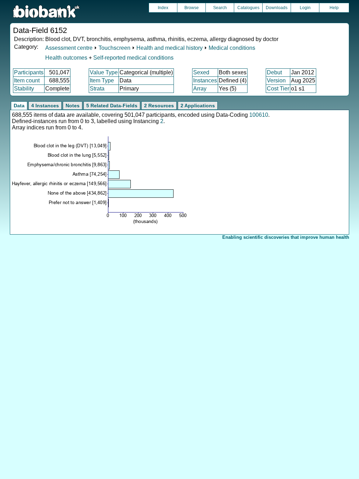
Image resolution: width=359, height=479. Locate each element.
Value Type (104, 72)
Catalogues (248, 7)
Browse (191, 7)
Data (19, 105)
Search (220, 7)
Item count (27, 80)
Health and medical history (169, 48)
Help (334, 7)
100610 (258, 115)
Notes (73, 105)
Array (199, 89)
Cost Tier (278, 89)
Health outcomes (66, 58)
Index (163, 7)
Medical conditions (232, 48)
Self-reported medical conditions (133, 58)
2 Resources (159, 105)
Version (276, 80)
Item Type (102, 80)
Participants (28, 72)
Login (305, 7)
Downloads (276, 7)
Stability (24, 89)
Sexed (201, 72)
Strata (97, 89)
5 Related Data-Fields (111, 105)
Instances (205, 80)
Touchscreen (114, 48)
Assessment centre (69, 48)
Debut (274, 72)
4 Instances (45, 105)
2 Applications (198, 105)
